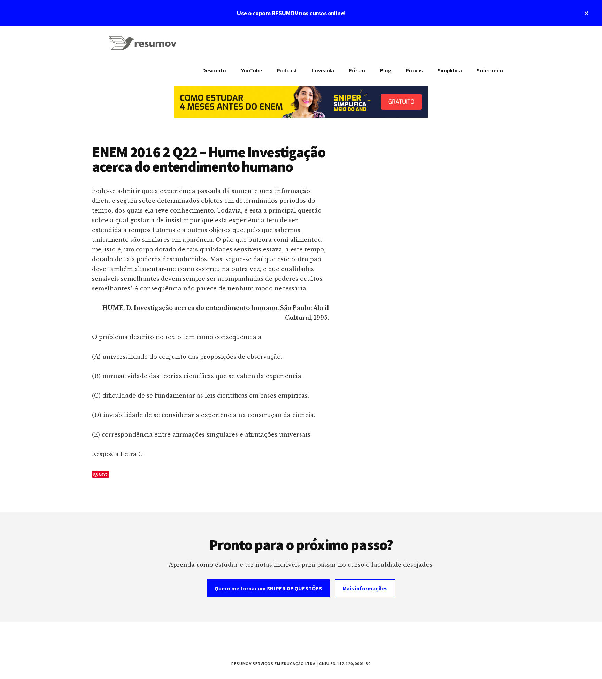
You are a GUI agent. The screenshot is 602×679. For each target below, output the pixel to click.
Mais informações (365, 588)
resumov (144, 47)
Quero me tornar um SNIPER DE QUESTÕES (268, 588)
